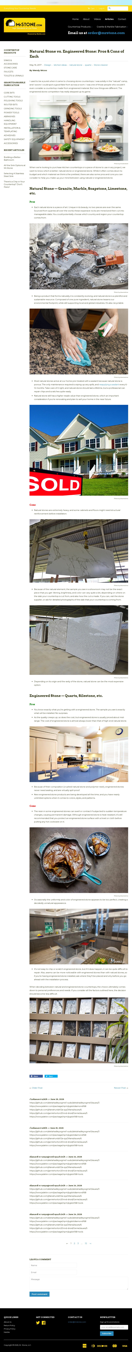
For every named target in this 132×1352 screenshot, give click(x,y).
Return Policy (9, 1325)
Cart (92, 8)
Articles (109, 19)
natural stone (75, 65)
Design (47, 65)
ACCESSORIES (11, 143)
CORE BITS (9, 92)
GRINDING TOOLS (13, 108)
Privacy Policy (9, 1329)
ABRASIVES (9, 116)
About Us (7, 1322)
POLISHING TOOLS (13, 100)
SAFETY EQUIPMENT (14, 139)
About (86, 19)
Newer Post (120, 1088)
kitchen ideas (60, 65)
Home (75, 19)
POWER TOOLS (11, 112)
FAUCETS (8, 71)
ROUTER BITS (11, 104)
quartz (88, 65)
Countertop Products (79, 27)
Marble (7, 1332)
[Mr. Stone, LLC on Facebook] (44, 1324)
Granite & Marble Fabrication (112, 27)
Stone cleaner (101, 65)
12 (86, 1243)
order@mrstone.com (106, 33)
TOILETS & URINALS (14, 75)
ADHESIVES (9, 135)
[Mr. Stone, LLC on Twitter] (38, 1324)
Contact (122, 19)
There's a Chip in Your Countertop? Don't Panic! (14, 184)
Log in (101, 8)
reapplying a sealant (109, 384)
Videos (97, 19)
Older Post (37, 1088)
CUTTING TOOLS (12, 96)
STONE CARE (10, 67)
